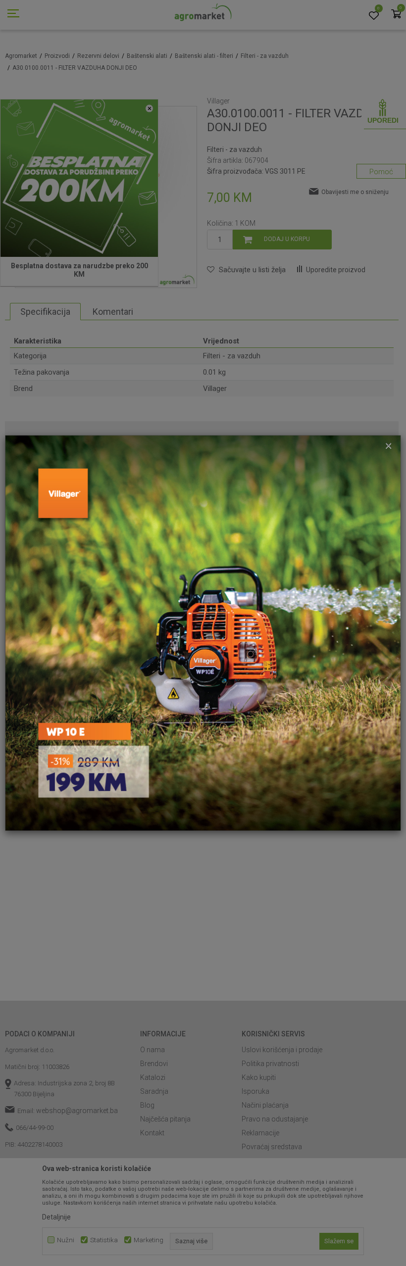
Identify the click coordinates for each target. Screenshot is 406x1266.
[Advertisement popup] (203, 632)
